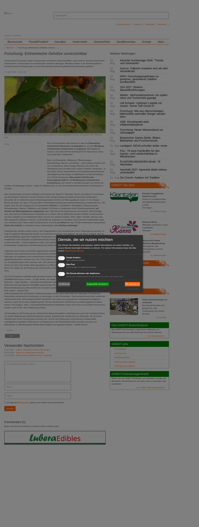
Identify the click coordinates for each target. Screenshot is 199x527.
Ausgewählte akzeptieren (97, 284)
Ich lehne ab (64, 284)
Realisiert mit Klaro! (133, 289)
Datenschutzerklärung (74, 251)
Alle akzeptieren (132, 284)
